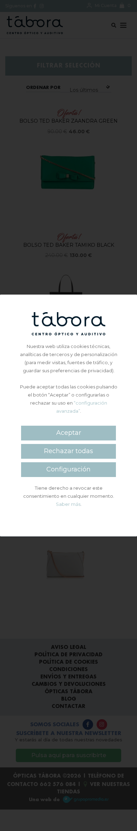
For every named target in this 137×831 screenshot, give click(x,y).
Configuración (68, 469)
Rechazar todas (68, 451)
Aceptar (68, 433)
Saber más (68, 504)
